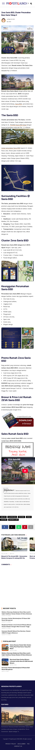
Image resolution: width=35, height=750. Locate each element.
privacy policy (11, 743)
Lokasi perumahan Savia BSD (10, 148)
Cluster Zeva (12, 517)
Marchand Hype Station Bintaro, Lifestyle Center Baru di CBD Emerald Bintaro (21, 661)
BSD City (3, 517)
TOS (28, 743)
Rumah (29, 517)
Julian (9, 21)
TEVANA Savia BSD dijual (18, 125)
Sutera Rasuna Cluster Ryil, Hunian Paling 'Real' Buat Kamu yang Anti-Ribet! (20, 646)
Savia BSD (18, 104)
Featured (21, 517)
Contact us (18, 746)
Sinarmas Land (13, 519)
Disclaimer (21, 743)
